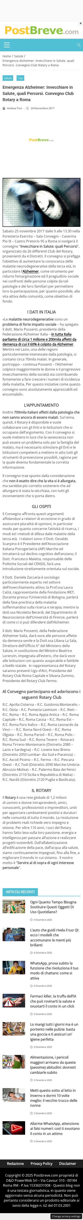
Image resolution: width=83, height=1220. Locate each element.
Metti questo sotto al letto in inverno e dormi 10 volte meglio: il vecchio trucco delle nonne (53, 1098)
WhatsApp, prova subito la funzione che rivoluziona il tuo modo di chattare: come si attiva (54, 971)
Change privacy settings (66, 1216)
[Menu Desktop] (7, 45)
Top (20, 78)
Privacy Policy (41, 1163)
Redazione (15, 1163)
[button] (78, 45)
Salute (8, 78)
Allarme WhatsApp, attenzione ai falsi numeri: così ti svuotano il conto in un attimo (55, 1128)
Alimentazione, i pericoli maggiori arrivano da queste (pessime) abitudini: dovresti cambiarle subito (53, 1065)
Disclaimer (67, 1163)
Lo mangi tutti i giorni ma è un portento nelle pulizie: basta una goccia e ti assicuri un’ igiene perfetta (54, 1032)
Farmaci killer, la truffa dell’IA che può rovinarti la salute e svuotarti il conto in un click (53, 1001)
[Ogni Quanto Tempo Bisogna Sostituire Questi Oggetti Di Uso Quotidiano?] (14, 906)
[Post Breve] (41, 29)
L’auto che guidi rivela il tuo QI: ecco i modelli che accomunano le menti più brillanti (54, 937)
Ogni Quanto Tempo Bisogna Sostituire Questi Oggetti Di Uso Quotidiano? (53, 907)
